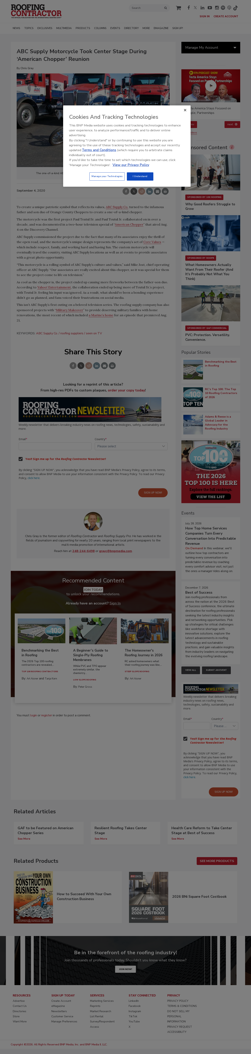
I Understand (140, 176)
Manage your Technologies (107, 176)
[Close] (185, 110)
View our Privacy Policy (131, 165)
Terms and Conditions (99, 150)
